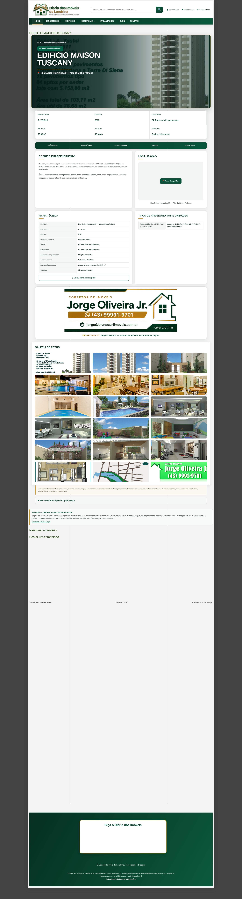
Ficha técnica (86, 145)
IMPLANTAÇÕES (107, 21)
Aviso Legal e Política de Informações (121, 879)
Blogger (141, 865)
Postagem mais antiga (202, 602)
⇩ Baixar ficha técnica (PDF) (84, 278)
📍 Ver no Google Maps (170, 181)
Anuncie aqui (188, 10)
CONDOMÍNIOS (53, 21)
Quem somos (173, 10)
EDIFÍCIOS (70, 21)
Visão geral (52, 145)
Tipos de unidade (121, 145)
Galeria (155, 145)
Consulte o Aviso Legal (41, 522)
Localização (190, 145)
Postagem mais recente (40, 602)
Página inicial (121, 602)
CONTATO (134, 21)
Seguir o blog (203, 10)
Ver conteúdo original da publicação (57, 500)
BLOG (122, 21)
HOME (37, 21)
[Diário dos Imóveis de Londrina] (59, 9)
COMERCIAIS (88, 21)
